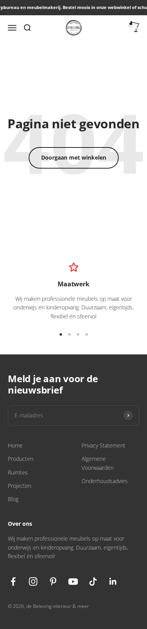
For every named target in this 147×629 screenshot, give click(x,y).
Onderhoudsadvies (105, 481)
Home (15, 445)
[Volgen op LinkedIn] (113, 581)
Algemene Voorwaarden (98, 463)
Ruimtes (18, 472)
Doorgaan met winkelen (73, 157)
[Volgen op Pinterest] (53, 581)
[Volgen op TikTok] (93, 581)
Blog (13, 499)
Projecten (19, 485)
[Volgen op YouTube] (73, 581)
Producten (20, 458)
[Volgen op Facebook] (13, 581)
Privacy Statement (103, 445)
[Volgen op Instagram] (33, 581)
